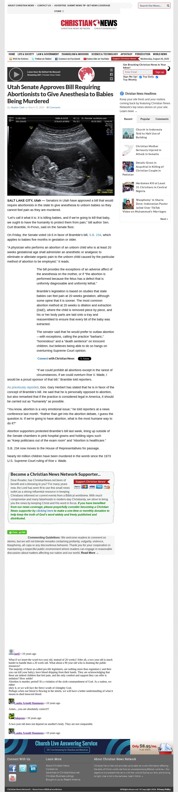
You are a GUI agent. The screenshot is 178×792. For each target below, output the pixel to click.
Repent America (72, 779)
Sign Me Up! (130, 76)
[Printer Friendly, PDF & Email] (17, 532)
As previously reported (22, 387)
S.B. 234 (95, 235)
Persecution (142, 54)
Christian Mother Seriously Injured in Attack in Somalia (148, 150)
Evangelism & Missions (75, 54)
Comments (162, 118)
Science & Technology (104, 54)
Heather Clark (18, 107)
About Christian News (57, 765)
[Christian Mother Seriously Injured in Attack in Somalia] (128, 150)
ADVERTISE (60, 5)
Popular (145, 118)
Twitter (23, 768)
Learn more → (128, 111)
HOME (12, 54)
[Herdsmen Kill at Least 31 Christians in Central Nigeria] (128, 187)
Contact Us (52, 768)
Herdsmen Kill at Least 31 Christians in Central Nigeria (151, 187)
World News (160, 54)
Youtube (12, 778)
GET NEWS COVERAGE (98, 5)
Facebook (12, 768)
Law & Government (48, 54)
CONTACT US (44, 5)
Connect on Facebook (69, 59)
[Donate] (125, 59)
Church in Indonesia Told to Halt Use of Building (149, 133)
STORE (57, 11)
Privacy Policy (164, 789)
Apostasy (126, 54)
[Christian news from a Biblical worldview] (89, 24)
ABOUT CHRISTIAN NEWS (21, 5)
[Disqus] (61, 602)
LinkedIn (33, 768)
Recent (128, 118)
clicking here (44, 510)
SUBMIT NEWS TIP (76, 5)
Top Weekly (130, 79)
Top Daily (149, 76)
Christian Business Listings (60, 775)
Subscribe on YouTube (98, 59)
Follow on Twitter (43, 59)
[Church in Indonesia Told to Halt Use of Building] (128, 133)
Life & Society (26, 54)
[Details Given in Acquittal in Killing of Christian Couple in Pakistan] (128, 166)
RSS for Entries (20, 59)
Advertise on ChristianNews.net (62, 772)
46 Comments (53, 107)
